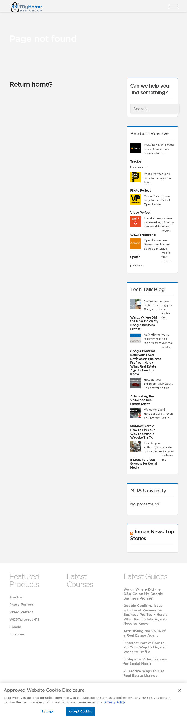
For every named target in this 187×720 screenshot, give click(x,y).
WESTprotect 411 (143, 235)
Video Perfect (140, 212)
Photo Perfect (140, 190)
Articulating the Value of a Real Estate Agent (142, 400)
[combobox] (155, 109)
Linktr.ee (16, 634)
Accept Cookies (80, 711)
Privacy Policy (114, 702)
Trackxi (135, 161)
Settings (48, 711)
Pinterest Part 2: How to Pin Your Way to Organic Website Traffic (142, 431)
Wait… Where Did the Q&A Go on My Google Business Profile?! (144, 323)
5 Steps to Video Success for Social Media (143, 463)
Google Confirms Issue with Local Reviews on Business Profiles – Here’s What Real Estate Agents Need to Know (145, 362)
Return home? (30, 84)
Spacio (135, 257)
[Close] (180, 690)
